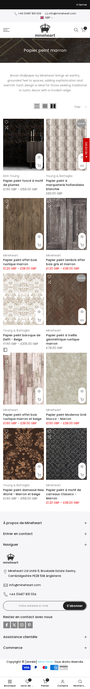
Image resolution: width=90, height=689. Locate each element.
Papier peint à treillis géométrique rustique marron (62, 339)
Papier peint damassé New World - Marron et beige (23, 492)
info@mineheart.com (62, 13)
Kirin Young (11, 176)
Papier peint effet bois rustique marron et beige (22, 417)
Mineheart (10, 255)
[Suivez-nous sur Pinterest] (29, 624)
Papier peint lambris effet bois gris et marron (65, 262)
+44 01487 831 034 (29, 13)
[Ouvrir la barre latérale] (5, 350)
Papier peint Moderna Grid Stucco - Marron (66, 417)
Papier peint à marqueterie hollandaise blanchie (65, 185)
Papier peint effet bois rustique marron (20, 262)
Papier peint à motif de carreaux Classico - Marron (63, 494)
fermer (82, 5)
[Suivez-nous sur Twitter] (14, 624)
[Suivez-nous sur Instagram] (21, 624)
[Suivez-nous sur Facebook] (6, 624)
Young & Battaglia (59, 176)
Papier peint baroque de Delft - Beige (21, 337)
